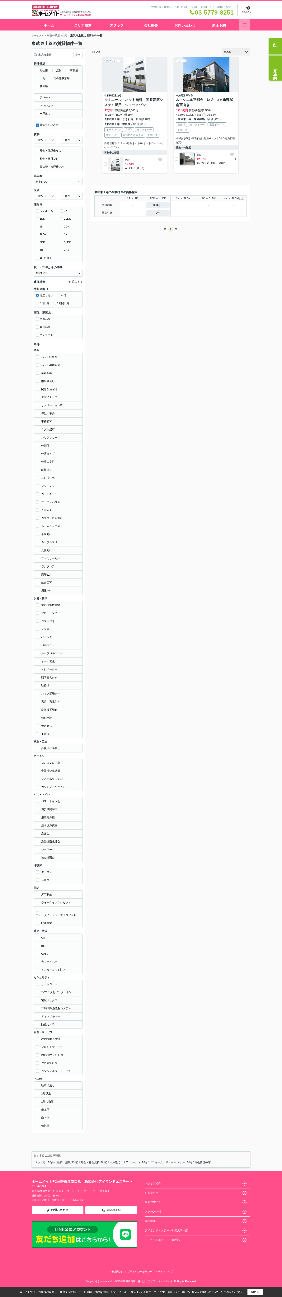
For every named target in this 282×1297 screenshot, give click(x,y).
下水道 (45, 733)
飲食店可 (46, 582)
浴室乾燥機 (48, 817)
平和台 (189, 95)
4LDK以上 (46, 258)
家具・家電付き (50, 701)
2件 (158, 212)
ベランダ (46, 637)
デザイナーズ (49, 397)
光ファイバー (49, 961)
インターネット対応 (53, 969)
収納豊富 (46, 923)
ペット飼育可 (49, 356)
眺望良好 (46, 469)
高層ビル (46, 574)
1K (65, 210)
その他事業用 (62, 78)
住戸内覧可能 (49, 1063)
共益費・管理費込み (52, 166)
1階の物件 (47, 1101)
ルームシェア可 (50, 526)
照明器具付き (49, 677)
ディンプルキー (50, 1016)
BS (43, 945)
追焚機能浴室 (49, 809)
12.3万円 (158, 205)
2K (41, 226)
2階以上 (46, 1093)
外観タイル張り (50, 748)
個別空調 (46, 717)
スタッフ (117, 25)
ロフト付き (48, 621)
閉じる (255, 1292)
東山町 (117, 95)
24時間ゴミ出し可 (52, 1054)
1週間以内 (63, 303)
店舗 (59, 70)
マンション (46, 105)
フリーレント (49, 485)
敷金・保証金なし (50, 150)
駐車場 (44, 86)
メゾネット (48, 629)
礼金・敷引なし (49, 158)
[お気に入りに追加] (160, 160)
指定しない (46, 295)
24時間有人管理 (50, 1038)
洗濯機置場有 (49, 709)
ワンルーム (46, 210)
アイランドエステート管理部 (162, 1239)
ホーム (49, 25)
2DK (66, 226)
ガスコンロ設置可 (52, 518)
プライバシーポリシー (139, 1271)
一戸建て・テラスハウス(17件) (128, 1162)
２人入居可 (48, 429)
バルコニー (48, 645)
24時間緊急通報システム (56, 1008)
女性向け (46, 550)
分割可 (45, 445)
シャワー (46, 849)
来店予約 (219, 25)
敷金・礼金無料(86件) (94, 1162)
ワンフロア (48, 566)
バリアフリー (49, 437)
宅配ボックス (49, 1000)
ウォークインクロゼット (56, 902)
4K (41, 250)
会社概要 (151, 25)
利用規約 (117, 1271)
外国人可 (46, 510)
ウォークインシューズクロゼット (56, 915)
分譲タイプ (48, 453)
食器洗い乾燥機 (50, 770)
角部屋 (45, 1125)
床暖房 (45, 880)
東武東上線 (113, 119)
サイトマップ (165, 1271)
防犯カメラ (48, 1024)
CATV (44, 953)
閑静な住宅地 (49, 389)
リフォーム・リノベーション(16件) (170, 1162)
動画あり (45, 326)
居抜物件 (46, 590)
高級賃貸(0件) (203, 1162)
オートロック (49, 984)
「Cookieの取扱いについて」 (205, 1292)
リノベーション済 (52, 405)
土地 (42, 78)
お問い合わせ (185, 25)
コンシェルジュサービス (56, 1071)
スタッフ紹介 (153, 1183)
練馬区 (181, 95)
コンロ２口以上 (50, 762)
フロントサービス (52, 1046)
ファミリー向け (50, 558)
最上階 (45, 1109)
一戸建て (45, 113)
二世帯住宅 (48, 477)
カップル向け (49, 542)
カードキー (48, 493)
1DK (42, 218)
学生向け (46, 534)
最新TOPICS (152, 1202)
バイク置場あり (50, 693)
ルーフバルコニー (52, 653)
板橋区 (110, 95)
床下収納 (46, 894)
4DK (66, 250)
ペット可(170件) (45, 1162)
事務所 (74, 70)
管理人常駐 (48, 461)
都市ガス (46, 725)
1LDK (67, 218)
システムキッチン (52, 778)
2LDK (43, 234)
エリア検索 (83, 25)
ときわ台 (127, 119)
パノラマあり (48, 334)
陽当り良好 (48, 381)
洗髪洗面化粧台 (50, 841)
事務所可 (46, 421)
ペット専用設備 (50, 365)
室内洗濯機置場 (50, 604)
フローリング (49, 613)
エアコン (46, 871)
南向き (45, 1117)
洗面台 (45, 833)
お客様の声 (151, 1192)
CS (43, 937)
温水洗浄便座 (49, 825)
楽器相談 (46, 373)
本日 (63, 295)
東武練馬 (199, 119)
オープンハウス (50, 501)
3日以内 (44, 303)
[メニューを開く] (244, 25)
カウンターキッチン (53, 786)
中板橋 (126, 124)
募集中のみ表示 (49, 124)
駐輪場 (45, 685)
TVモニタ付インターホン (56, 992)
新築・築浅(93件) (67, 1162)
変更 (78, 54)
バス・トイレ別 (50, 801)
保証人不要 (48, 413)
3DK (42, 242)
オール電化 (48, 661)
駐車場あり (48, 1085)
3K (65, 234)
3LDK (67, 242)
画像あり (45, 318)
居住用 (44, 70)
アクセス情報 (153, 1211)
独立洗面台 (48, 857)
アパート (45, 97)
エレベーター (49, 669)
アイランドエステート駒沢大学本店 (166, 1230)
